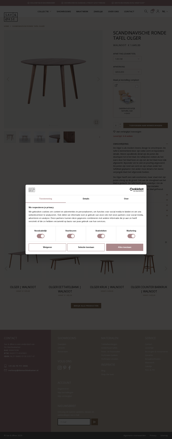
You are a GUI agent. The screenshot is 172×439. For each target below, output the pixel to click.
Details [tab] (86, 199)
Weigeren (47, 247)
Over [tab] (126, 199)
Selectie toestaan (86, 247)
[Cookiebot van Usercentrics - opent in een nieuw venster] (132, 190)
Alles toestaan (124, 247)
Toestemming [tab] (45, 199)
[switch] (71, 236)
